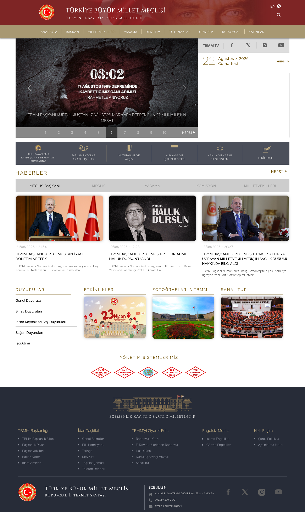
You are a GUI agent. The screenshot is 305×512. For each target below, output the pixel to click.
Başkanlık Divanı (33, 444)
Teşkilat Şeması (93, 462)
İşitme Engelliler (217, 438)
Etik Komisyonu (93, 444)
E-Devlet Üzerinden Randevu (157, 444)
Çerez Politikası (268, 438)
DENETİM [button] (153, 32)
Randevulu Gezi (147, 438)
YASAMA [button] (130, 32)
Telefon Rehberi (93, 468)
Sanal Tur (142, 462)
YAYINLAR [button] (256, 32)
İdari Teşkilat (88, 430)
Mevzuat (88, 456)
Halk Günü (143, 450)
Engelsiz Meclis (215, 430)
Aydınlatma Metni (270, 444)
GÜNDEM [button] (206, 32)
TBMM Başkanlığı (33, 430)
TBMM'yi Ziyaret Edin (150, 430)
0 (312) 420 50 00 (165, 499)
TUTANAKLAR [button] (180, 32)
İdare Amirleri (31, 462)
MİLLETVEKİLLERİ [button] (102, 32)
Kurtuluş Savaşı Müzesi (152, 456)
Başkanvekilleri (33, 450)
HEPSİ (187, 132)
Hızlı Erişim (263, 430)
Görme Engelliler (218, 444)
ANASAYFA (49, 32)
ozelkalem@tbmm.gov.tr (168, 505)
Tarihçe (87, 450)
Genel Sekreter (93, 438)
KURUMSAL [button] (231, 32)
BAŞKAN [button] (72, 32)
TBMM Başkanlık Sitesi (38, 438)
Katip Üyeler (31, 456)
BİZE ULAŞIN (157, 487)
